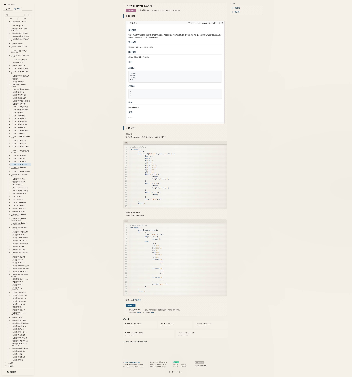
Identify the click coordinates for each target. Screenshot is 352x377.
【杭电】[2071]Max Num (18, 79)
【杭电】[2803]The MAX (18, 211)
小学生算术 (137, 300)
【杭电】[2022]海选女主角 (18, 98)
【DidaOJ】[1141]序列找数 (19, 59)
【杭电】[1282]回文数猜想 (18, 320)
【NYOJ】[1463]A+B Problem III (20, 89)
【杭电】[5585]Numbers (18, 208)
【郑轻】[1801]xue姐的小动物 (19, 243)
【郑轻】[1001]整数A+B (18, 310)
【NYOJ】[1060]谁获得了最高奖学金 (20, 137)
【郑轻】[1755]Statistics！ (18, 292)
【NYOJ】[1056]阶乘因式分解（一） (19, 147)
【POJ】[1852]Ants (16, 196)
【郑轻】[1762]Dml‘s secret (19, 282)
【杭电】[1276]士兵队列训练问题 (20, 40)
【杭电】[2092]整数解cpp (18, 326)
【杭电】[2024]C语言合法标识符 (20, 101)
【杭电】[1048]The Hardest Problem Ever (19, 313)
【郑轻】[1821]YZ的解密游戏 (19, 232)
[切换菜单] (5, 4)
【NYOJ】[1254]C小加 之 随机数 (20, 72)
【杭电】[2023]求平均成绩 (18, 95)
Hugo (153, 362)
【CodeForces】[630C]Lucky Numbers (19, 47)
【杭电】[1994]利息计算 (18, 182)
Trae (139, 364)
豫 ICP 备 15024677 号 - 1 (175, 372)
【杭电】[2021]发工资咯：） (19, 104)
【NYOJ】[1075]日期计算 (18, 161)
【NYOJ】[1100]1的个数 (18, 127)
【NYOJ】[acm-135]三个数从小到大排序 (20, 151)
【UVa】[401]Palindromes (18, 202)
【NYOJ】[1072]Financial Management (18, 168)
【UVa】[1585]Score (17, 199)
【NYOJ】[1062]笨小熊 (17, 133)
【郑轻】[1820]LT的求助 (18, 235)
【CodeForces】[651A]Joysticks (20, 36)
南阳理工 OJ (130, 305)
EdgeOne (164, 362)
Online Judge (130, 10)
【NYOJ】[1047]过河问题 (18, 143)
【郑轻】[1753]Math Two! (18, 298)
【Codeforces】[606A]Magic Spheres (19, 175)
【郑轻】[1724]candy (17, 260)
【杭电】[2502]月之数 (17, 329)
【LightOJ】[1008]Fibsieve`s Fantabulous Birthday (19, 224)
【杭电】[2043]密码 (17, 354)
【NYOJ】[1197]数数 (17, 112)
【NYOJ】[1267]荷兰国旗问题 (19, 68)
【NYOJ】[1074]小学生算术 (19, 164)
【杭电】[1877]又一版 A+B (19, 332)
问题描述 (237, 8)
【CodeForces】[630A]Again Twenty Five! (19, 51)
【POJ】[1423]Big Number (18, 26)
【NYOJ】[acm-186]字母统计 (19, 107)
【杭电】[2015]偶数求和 (18, 351)
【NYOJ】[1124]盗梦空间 (18, 118)
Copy (222, 147)
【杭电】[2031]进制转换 (18, 335)
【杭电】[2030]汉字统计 (18, 92)
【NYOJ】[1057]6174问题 (18, 140)
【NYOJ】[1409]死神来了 (18, 115)
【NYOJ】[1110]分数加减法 (19, 124)
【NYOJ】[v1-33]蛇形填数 (18, 155)
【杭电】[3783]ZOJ (16, 317)
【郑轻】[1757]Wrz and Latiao (20, 268)
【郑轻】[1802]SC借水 (17, 246)
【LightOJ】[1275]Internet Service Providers (18, 219)
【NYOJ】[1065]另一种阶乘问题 (20, 171)
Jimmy (140, 366)
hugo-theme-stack (130, 366)
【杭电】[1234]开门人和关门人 (20, 323)
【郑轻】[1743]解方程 (17, 82)
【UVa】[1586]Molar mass (18, 193)
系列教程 (10, 366)
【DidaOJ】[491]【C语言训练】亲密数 (20, 56)
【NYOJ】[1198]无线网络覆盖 (19, 110)
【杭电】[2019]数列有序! (18, 357)
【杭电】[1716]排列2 (17, 43)
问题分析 (237, 12)
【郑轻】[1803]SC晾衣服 (18, 249)
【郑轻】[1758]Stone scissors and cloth (19, 275)
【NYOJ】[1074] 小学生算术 (140, 6)
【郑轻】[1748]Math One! (18, 301)
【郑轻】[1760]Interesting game (20, 265)
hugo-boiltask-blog (130, 364)
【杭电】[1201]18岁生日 (18, 179)
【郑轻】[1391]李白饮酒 (18, 257)
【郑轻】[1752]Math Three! (19, 295)
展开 (11, 18)
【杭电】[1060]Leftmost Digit (19, 33)
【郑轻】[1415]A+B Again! (18, 263)
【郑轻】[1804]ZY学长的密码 (19, 240)
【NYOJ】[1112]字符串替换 (19, 121)
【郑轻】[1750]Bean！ (17, 307)
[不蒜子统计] (176, 362)
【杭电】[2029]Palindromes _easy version (19, 344)
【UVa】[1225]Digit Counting (19, 190)
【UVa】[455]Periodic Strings (19, 188)
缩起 (25, 18)
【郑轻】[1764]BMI (16, 285)
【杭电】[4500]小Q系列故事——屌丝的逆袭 (20, 29)
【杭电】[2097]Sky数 (17, 360)
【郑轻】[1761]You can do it (19, 271)
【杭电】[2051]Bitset (17, 62)
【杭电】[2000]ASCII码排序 (19, 338)
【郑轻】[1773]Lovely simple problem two (19, 228)
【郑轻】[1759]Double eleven (19, 279)
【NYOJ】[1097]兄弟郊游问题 (19, 130)
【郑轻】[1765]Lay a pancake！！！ (17, 288)
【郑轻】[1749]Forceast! (18, 304)
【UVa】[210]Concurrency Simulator (18, 85)
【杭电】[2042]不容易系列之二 (20, 76)
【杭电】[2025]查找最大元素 (19, 341)
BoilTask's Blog (11, 4)
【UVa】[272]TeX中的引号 (18, 205)
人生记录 (10, 363)
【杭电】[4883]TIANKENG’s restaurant (19, 22)
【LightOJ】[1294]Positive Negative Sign (18, 215)
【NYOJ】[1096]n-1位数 (18, 158)
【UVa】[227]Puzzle (16, 185)
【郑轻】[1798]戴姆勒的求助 (19, 238)
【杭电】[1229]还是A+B (18, 65)
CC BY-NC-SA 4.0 (139, 310)
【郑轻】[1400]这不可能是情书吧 (20, 253)
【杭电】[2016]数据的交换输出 (20, 348)
